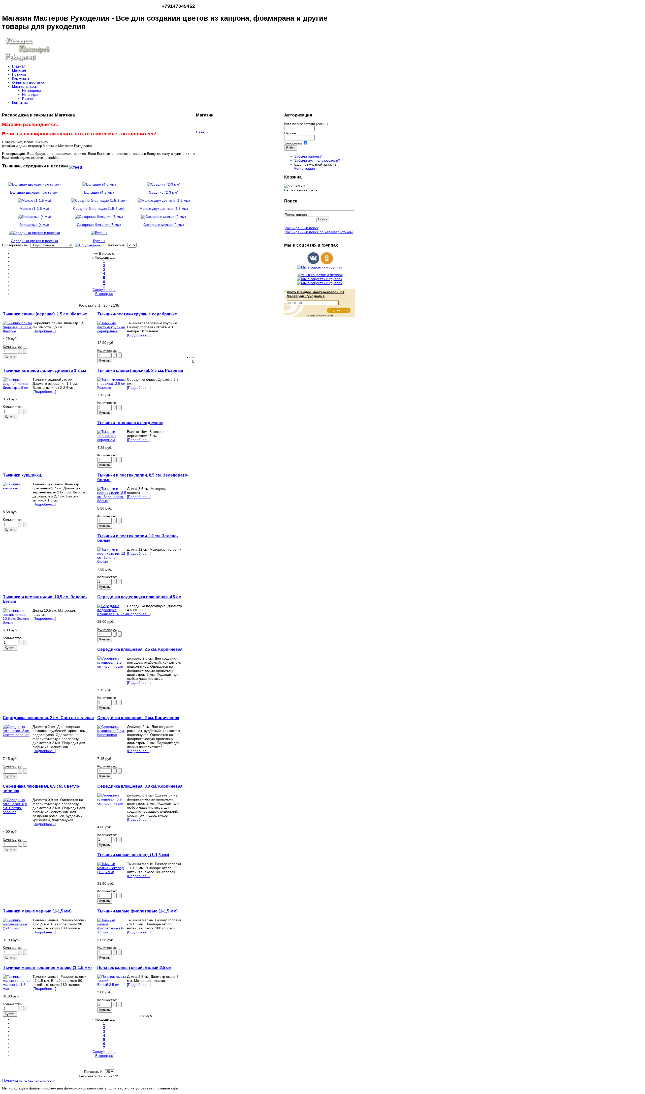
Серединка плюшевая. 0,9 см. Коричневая (139, 786)
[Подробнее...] (44, 331)
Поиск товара (296, 215)
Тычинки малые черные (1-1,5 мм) (37, 911)
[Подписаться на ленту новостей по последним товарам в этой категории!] (75, 166)
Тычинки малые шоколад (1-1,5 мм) (133, 855)
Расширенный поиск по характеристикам (319, 232)
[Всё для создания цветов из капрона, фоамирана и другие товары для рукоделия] (27, 59)
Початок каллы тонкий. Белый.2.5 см (134, 967)
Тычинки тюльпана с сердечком (130, 423)
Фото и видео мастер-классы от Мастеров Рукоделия (315, 294)
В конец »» (104, 294)
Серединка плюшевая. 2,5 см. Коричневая (139, 649)
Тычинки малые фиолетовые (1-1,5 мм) (137, 911)
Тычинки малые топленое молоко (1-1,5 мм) (47, 967)
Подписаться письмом (319, 315)
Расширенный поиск (301, 228)
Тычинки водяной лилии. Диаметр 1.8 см (44, 370)
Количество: (13, 346)
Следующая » (104, 290)
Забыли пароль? (308, 156)
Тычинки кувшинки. (22, 475)
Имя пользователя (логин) (306, 124)
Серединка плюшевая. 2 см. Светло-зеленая (48, 718)
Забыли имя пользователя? (317, 160)
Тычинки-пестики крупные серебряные (137, 314)
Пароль (290, 133)
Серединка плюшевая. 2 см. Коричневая (138, 718)
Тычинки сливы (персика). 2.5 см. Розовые (140, 370)
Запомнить (293, 143)
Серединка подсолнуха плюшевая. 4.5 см (139, 597)
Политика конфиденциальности (28, 1080)
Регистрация (304, 168)
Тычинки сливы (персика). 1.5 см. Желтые (45, 314)
